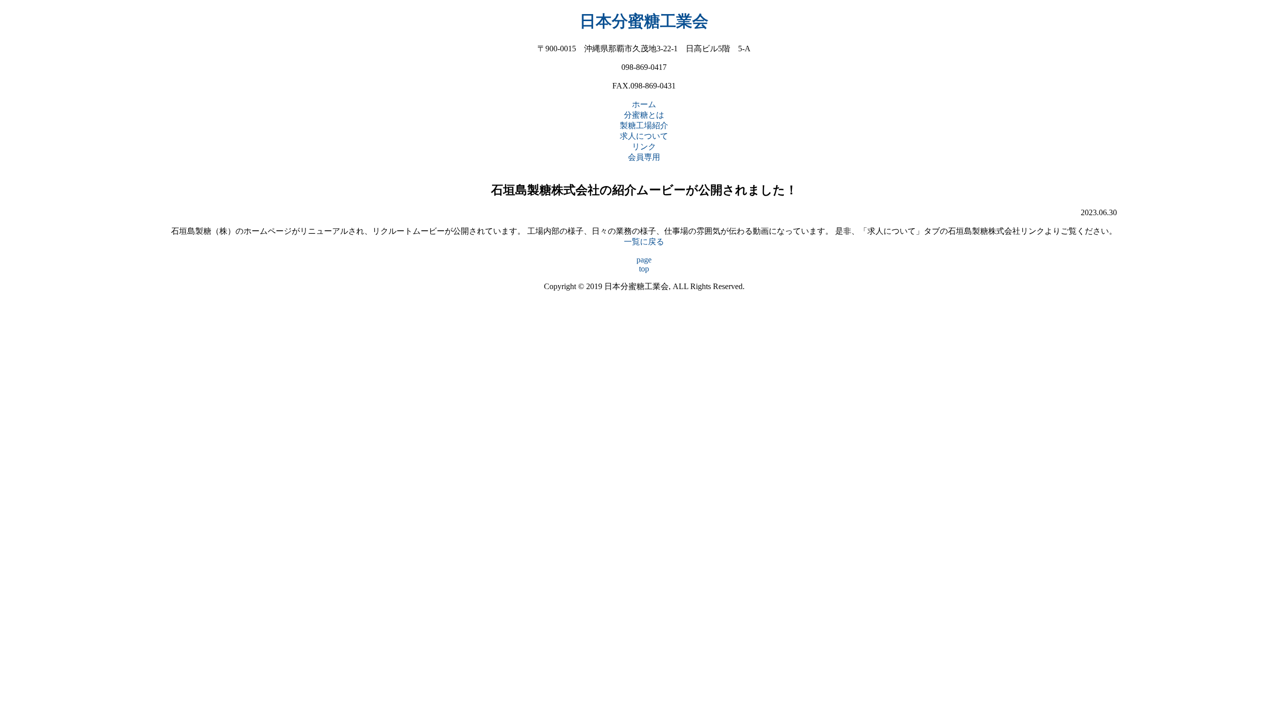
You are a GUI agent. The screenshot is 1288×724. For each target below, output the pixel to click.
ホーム (644, 104)
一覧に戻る (644, 241)
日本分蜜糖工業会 (644, 21)
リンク (644, 146)
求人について (644, 136)
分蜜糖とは (644, 115)
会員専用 (644, 157)
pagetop (644, 264)
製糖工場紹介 (644, 125)
